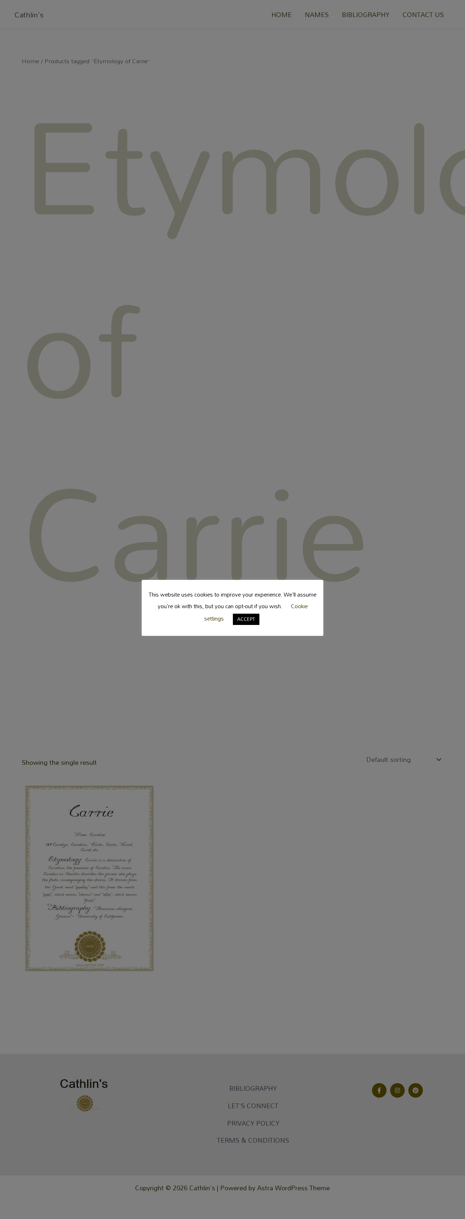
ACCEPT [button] (246, 618)
